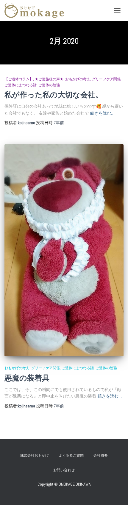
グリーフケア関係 (106, 79)
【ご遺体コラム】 (18, 79)
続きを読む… (102, 113)
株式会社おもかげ (34, 455)
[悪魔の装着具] (64, 250)
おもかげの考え (77, 79)
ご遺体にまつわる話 (20, 85)
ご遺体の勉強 (49, 85)
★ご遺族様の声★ (49, 79)
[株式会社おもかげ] (36, 10)
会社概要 (100, 455)
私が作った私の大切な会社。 (53, 94)
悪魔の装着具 (26, 378)
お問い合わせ (65, 470)
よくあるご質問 (71, 455)
